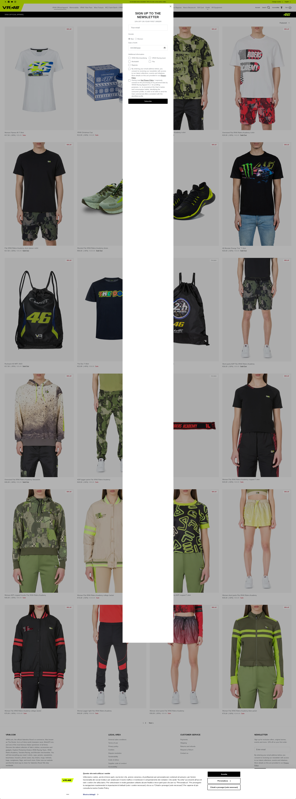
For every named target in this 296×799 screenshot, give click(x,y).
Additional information (136, 54)
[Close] (170, 6)
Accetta (224, 774)
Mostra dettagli (89, 794)
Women (140, 39)
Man (132, 39)
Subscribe (148, 101)
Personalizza (222, 781)
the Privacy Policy (147, 80)
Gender (131, 34)
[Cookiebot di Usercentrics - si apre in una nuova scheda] (68, 794)
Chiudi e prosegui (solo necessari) (224, 787)
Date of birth (132, 43)
